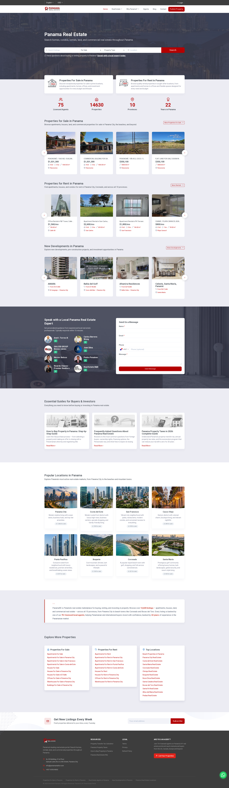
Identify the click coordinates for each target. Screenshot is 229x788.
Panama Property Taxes (99, 747)
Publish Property (176, 9)
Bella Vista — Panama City (130, 290)
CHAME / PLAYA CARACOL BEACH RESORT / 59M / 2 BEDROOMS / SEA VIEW (168, 221)
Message (123, 354)
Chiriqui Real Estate (150, 671)
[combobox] (91, 50)
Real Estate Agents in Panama (99, 780)
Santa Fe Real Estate (150, 689)
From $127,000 (55, 287)
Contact (163, 9)
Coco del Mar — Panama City (95, 290)
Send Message (150, 369)
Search (172, 50)
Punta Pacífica (60, 559)
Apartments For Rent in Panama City (108, 657)
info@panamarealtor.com (55, 766)
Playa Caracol (162, 230)
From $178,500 (91, 287)
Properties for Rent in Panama (75, 780)
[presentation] (44, 153)
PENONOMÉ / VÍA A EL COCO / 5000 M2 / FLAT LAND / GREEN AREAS (132, 159)
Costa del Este (96, 512)
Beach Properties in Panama (153, 654)
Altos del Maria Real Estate (153, 692)
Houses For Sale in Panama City (59, 671)
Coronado (132, 559)
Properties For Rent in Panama (147, 80)
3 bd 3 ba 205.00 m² (95, 227)
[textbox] (114, 50)
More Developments (174, 248)
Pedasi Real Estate (150, 695)
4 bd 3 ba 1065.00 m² (60, 165)
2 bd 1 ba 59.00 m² (166, 227)
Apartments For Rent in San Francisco (109, 661)
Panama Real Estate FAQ (99, 755)
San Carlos (89, 230)
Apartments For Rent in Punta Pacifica (109, 664)
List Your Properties (166, 756)
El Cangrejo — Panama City (59, 290)
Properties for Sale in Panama (52, 780)
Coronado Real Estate (151, 668)
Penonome (53, 168)
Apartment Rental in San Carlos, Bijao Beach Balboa (96, 221)
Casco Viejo (168, 512)
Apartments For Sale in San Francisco (61, 661)
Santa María (161, 292)
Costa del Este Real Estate (152, 661)
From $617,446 (162, 289)
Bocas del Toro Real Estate (153, 685)
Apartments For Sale (55, 654)
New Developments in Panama (122, 780)
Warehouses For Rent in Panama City (109, 682)
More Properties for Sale (173, 122)
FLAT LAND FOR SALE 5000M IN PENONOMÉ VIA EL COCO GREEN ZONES (168, 159)
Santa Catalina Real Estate (153, 682)
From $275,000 (127, 287)
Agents (146, 9)
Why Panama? (132, 9)
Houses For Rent (101, 671)
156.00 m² (53, 227)
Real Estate (116, 9)
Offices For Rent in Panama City (107, 678)
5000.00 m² (125, 165)
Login (181, 3)
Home (105, 9)
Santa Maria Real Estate (152, 664)
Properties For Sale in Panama (76, 80)
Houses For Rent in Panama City (107, 675)
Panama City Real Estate (152, 657)
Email (122, 336)
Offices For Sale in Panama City (59, 678)
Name (122, 326)
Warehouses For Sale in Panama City (61, 682)
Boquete (96, 559)
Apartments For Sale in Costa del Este (61, 664)
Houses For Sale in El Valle (57, 675)
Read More (50, 446)
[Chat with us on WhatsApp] (223, 775)
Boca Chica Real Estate (151, 678)
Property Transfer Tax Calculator (102, 744)
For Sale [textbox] (84, 50)
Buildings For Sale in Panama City (59, 685)
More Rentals (177, 185)
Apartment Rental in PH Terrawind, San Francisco (132, 221)
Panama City (60, 512)
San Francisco (126, 230)
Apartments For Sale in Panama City (61, 657)
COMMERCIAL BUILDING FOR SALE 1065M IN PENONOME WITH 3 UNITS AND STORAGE (96, 159)
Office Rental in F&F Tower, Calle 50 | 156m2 (61, 221)
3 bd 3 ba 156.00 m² (131, 227)
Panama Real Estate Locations (146, 780)
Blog (154, 9)
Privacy (124, 747)
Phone (121, 345)
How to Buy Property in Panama (102, 751)
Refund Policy (127, 751)
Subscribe (178, 721)
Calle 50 (52, 230)
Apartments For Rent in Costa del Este (109, 668)
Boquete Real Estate (150, 675)
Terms (124, 744)
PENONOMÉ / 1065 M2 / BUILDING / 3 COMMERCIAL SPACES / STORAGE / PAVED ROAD (61, 159)
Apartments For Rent (103, 654)
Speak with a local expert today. (111, 56)
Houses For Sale (53, 668)
